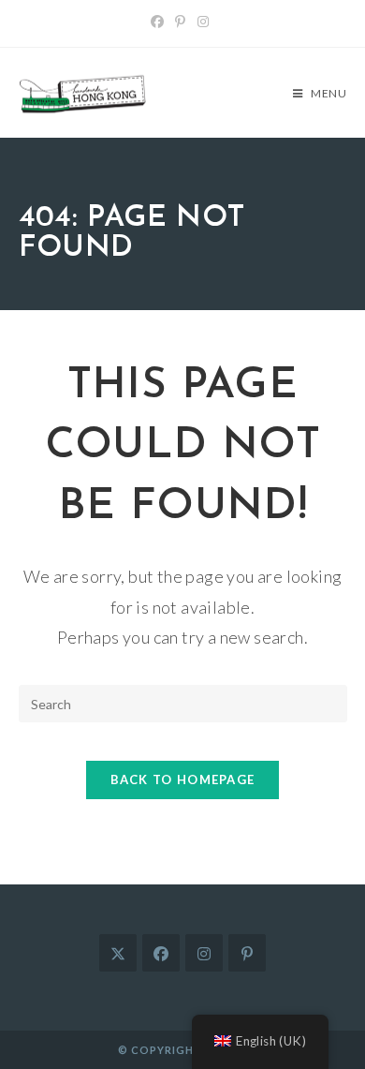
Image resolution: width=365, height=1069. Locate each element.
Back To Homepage (183, 779)
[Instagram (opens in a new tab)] (203, 21)
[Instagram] (204, 953)
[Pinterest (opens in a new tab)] (180, 21)
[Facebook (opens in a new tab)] (160, 21)
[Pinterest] (247, 953)
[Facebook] (161, 953)
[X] (118, 953)
